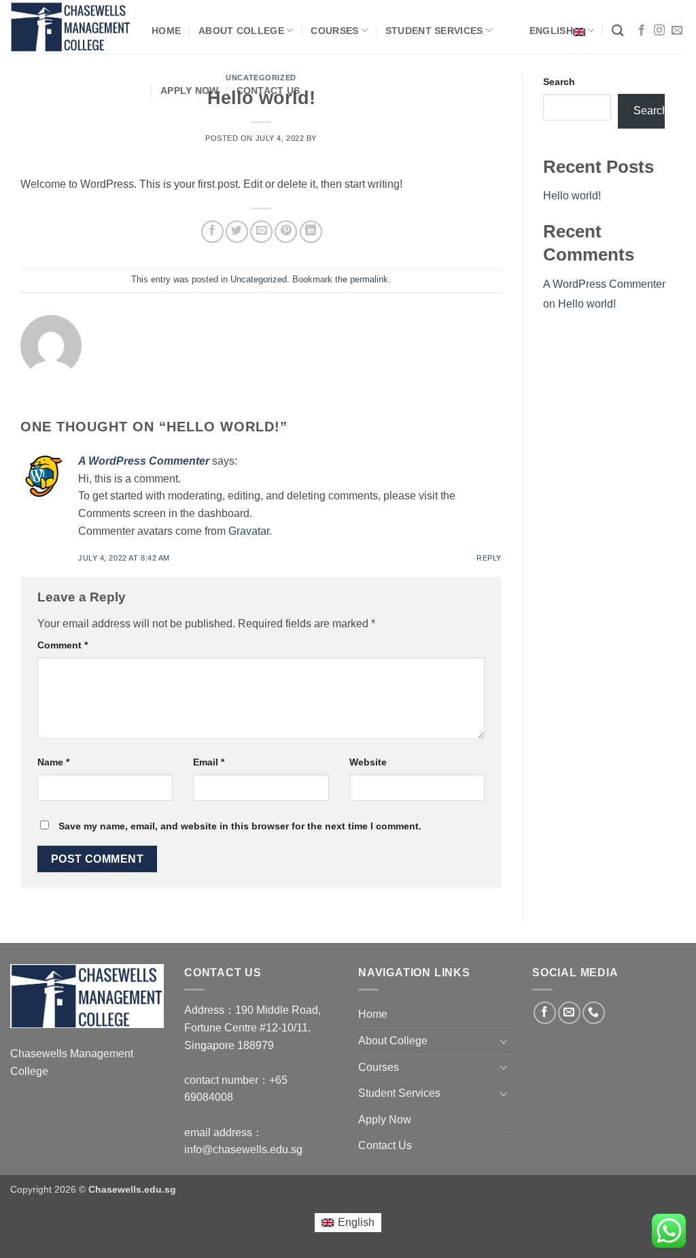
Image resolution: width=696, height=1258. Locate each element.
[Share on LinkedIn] (311, 231)
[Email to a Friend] (261, 231)
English (551, 30)
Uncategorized (258, 279)
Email (208, 762)
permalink (369, 279)
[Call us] (593, 1013)
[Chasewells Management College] (70, 27)
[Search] (617, 31)
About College (241, 30)
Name (53, 762)
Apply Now (189, 90)
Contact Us (268, 90)
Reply (489, 558)
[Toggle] (503, 1041)
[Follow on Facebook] (641, 30)
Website (368, 762)
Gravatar (248, 531)
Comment (62, 645)
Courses (334, 30)
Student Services (434, 30)
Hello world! (572, 195)
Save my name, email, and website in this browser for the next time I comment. (239, 826)
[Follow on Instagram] (659, 30)
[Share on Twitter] (237, 231)
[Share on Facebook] (212, 231)
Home (166, 30)
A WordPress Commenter (143, 461)
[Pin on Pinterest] (286, 231)
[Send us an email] (677, 30)
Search (559, 81)
